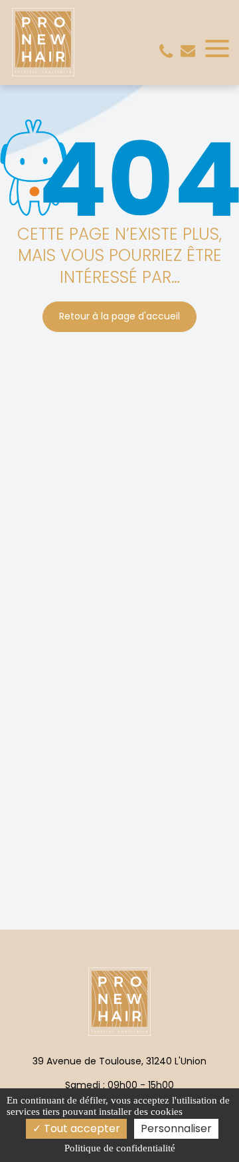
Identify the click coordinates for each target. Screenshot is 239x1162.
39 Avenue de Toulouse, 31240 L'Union (119, 1061)
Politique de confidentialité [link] (119, 1148)
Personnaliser (176, 1128)
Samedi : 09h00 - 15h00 (119, 1085)
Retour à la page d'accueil (119, 316)
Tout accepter (80, 1128)
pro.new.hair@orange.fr (188, 50)
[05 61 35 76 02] (168, 51)
